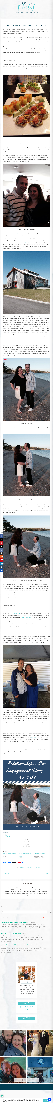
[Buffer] (1, 553)
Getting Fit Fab (26, 7)
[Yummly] (1, 556)
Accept (46, 1100)
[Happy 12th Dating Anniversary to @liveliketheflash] (13, 1070)
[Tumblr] (1, 567)
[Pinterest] (1, 543)
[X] (1, 539)
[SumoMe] (1, 570)
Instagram (33, 737)
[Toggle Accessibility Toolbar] (50, 1100)
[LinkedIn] (1, 563)
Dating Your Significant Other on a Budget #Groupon (25, 855)
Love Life (29, 867)
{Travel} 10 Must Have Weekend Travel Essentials (14, 922)
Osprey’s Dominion (26, 617)
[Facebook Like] (1, 550)
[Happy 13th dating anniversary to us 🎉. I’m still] (13, 1043)
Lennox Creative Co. (37, 1087)
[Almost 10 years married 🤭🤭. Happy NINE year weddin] (40, 1043)
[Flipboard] (1, 560)
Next (47, 873)
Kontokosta (28, 242)
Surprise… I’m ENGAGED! (9, 853)
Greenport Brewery (19, 233)
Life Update (23, 867)
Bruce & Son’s (17, 613)
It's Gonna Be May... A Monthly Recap (11, 933)
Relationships (37, 867)
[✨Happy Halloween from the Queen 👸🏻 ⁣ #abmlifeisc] (40, 1070)
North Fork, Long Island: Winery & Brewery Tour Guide (16, 944)
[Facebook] (1, 536)
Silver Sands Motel (36, 70)
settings (5, 1101)
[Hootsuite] (1, 546)
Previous (7, 873)
